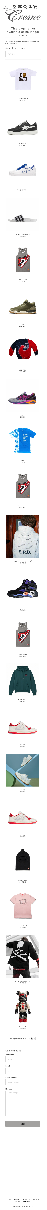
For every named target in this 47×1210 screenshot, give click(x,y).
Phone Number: (11, 1077)
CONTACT (26, 1202)
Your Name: (9, 1054)
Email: (7, 1066)
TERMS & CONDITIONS (22, 1199)
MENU (5, 9)
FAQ (10, 1199)
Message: (8, 1089)
